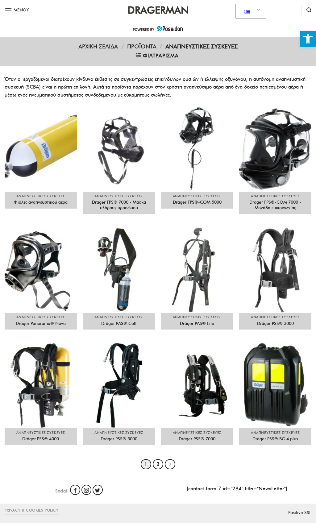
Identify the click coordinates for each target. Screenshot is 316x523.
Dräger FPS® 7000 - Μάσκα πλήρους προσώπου (119, 205)
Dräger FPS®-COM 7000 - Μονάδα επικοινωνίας (275, 205)
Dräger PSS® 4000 (40, 439)
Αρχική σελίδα (98, 46)
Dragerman (158, 10)
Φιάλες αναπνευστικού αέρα (41, 202)
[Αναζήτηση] (308, 10)
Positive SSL (299, 512)
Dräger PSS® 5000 (119, 439)
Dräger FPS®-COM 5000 (197, 202)
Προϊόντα (141, 46)
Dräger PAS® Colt (118, 323)
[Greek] (250, 11)
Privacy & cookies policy (32, 510)
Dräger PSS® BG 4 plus (275, 439)
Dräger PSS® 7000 (197, 439)
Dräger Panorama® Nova (41, 323)
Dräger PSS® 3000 (275, 323)
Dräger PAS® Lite (197, 323)
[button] (308, 39)
